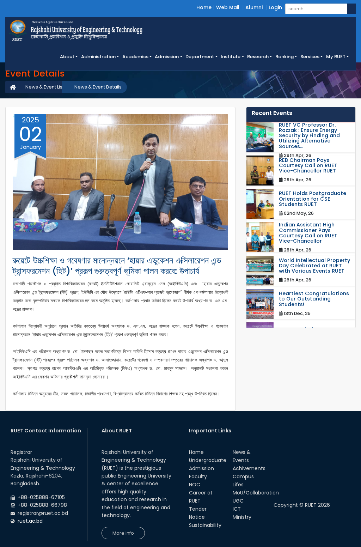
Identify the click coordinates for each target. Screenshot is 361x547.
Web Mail (227, 7)
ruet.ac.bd (30, 520)
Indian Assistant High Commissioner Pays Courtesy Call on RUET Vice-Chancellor (308, 233)
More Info (123, 533)
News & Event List (44, 87)
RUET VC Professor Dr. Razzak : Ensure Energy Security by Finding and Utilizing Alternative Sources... (309, 135)
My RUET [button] (335, 56)
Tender (198, 508)
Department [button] (199, 56)
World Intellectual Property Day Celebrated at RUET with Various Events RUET (314, 266)
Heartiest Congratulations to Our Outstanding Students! (314, 299)
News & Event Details (98, 87)
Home (204, 7)
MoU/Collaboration (256, 492)
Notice (197, 517)
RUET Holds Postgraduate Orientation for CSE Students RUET (312, 199)
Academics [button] (135, 56)
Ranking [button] (284, 56)
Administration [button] (98, 56)
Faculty (198, 476)
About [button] (67, 56)
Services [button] (309, 56)
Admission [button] (167, 56)
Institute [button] (230, 56)
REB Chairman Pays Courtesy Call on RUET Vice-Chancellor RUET (308, 166)
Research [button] (258, 56)
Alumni (254, 7)
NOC (194, 484)
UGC (238, 500)
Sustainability (205, 525)
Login (275, 7)
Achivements (249, 468)
